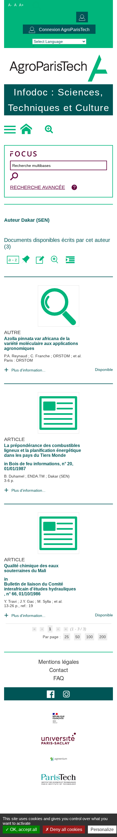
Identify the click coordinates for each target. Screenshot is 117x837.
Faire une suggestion (40, 260)
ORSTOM (62, 356)
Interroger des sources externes (70, 260)
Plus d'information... (28, 370)
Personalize (102, 829)
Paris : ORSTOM (18, 360)
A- (10, 5)
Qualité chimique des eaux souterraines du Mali (31, 568)
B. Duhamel (14, 476)
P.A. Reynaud (16, 356)
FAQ (58, 678)
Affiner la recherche (55, 260)
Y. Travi (11, 601)
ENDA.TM (36, 476)
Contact (58, 670)
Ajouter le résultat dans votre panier (25, 260)
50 (77, 637)
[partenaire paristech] (58, 779)
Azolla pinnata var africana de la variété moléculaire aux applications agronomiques (41, 343)
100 (89, 637)
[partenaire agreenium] (58, 759)
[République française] (58, 718)
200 (102, 637)
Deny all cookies (65, 829)
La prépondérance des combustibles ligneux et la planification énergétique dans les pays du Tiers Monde (42, 450)
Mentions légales (58, 661)
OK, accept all (23, 829)
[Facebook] (51, 694)
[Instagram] (66, 694)
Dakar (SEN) (59, 476)
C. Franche (40, 356)
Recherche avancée (37, 187)
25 (66, 637)
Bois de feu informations (34, 463)
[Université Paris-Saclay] (58, 738)
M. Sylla (44, 601)
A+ (21, 5)
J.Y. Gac (27, 601)
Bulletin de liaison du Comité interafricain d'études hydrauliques (40, 586)
